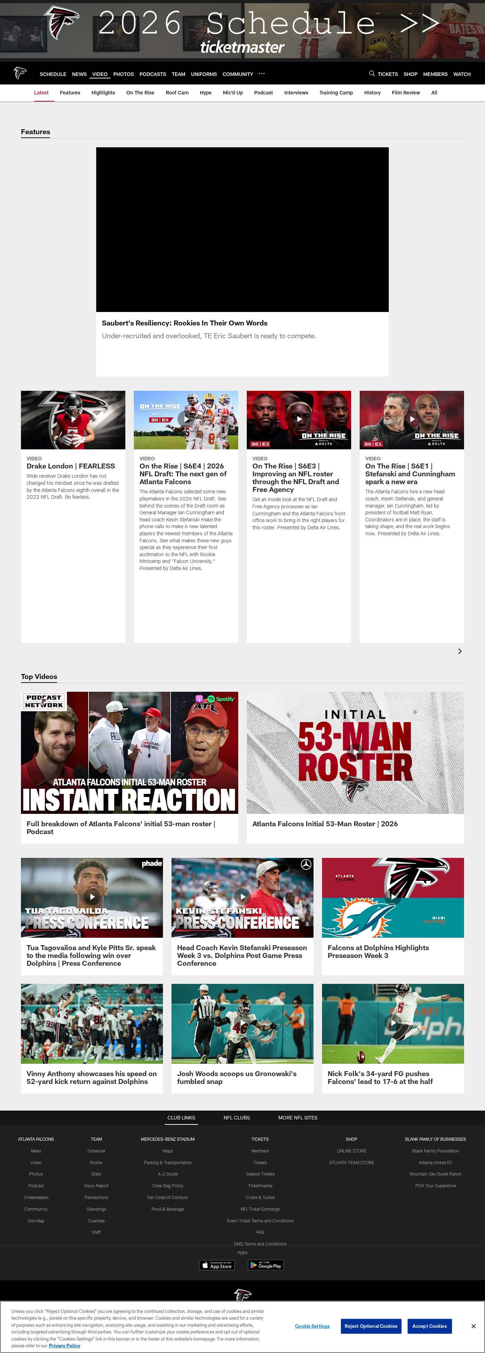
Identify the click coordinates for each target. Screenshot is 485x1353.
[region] (242, 1327)
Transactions (96, 1197)
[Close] (473, 1326)
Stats (96, 1173)
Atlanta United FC (435, 1162)
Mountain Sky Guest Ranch (436, 1173)
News (36, 1150)
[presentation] (461, 652)
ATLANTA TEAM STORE (351, 1162)
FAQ (260, 1231)
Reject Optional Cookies (371, 1326)
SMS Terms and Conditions (260, 1243)
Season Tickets (260, 1173)
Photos (36, 1173)
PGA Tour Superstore (435, 1185)
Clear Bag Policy (168, 1185)
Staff (96, 1231)
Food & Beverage (168, 1208)
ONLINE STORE (351, 1150)
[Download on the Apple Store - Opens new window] (217, 1266)
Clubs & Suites (260, 1197)
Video (36, 1162)
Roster (96, 1162)
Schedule (96, 1150)
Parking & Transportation (168, 1162)
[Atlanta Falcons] (242, 1298)
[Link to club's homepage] (19, 73)
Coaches (96, 1220)
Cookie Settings (312, 1326)
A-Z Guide (168, 1173)
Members (260, 1150)
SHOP (352, 1138)
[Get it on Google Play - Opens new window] (265, 1268)
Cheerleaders (36, 1197)
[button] (219, 229)
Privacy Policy (64, 1345)
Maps (168, 1150)
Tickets (260, 1162)
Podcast (36, 1185)
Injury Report (96, 1185)
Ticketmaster (260, 1185)
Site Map (36, 1220)
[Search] (372, 73)
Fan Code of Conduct (167, 1197)
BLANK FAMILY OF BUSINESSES (435, 1138)
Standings (96, 1208)
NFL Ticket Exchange (260, 1208)
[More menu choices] (262, 73)
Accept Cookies (430, 1326)
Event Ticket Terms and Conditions (260, 1220)
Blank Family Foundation (435, 1150)
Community (36, 1208)
